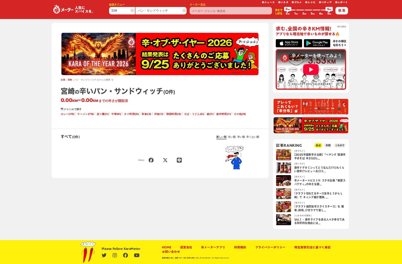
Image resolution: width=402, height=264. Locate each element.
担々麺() (103, 114)
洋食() (159, 114)
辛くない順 (252, 136)
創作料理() (223, 114)
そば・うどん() (194, 114)
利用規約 (240, 247)
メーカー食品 (197, 4)
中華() (116, 114)
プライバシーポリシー (270, 247)
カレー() (67, 114)
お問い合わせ (171, 251)
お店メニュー (117, 4)
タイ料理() (131, 114)
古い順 (232, 136)
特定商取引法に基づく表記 (312, 247)
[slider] (287, 10)
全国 (63, 80)
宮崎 (70, 80)
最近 (318, 145)
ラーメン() (85, 114)
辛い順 (241, 136)
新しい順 (221, 136)
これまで (339, 145)
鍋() (210, 114)
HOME (166, 247)
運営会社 (186, 247)
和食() (146, 114)
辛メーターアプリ (213, 247)
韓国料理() (173, 114)
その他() (240, 114)
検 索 (341, 10)
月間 (328, 145)
